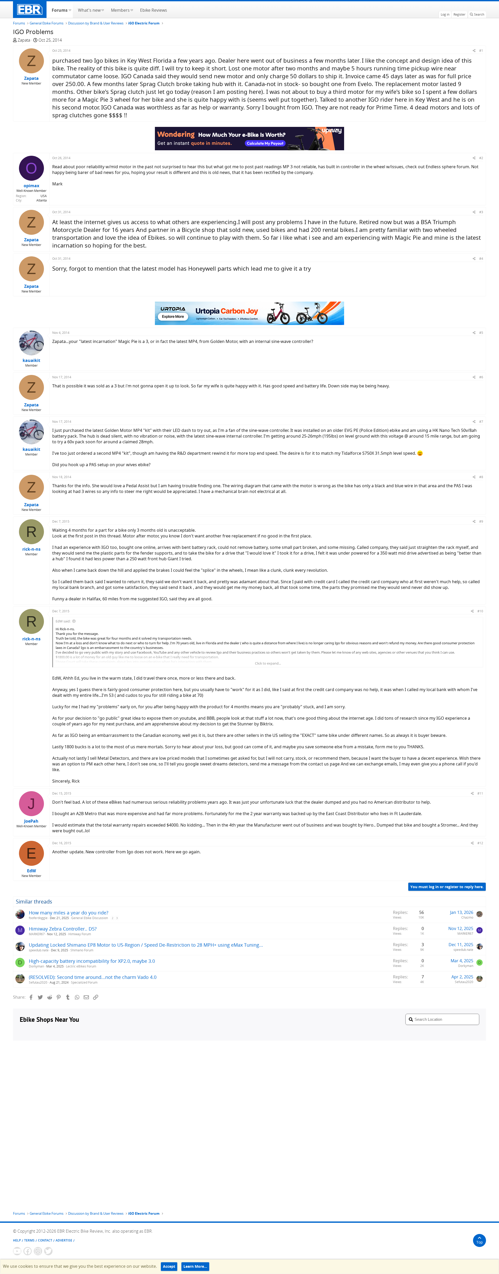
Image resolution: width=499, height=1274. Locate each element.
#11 (480, 793)
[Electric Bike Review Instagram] (38, 1251)
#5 (481, 332)
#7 (481, 421)
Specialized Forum (84, 982)
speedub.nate (39, 950)
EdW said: (63, 621)
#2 (481, 158)
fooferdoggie (38, 918)
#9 (481, 521)
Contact (45, 1240)
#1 (481, 50)
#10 (480, 611)
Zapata (24, 40)
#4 (481, 258)
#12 (480, 843)
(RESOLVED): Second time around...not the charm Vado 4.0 (92, 977)
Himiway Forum (79, 934)
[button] (69, 9)
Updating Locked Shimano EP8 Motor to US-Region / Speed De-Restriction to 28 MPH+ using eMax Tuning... (146, 945)
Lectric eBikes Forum (81, 966)
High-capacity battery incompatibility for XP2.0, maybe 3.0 (92, 961)
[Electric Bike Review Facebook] (27, 1251)
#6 (481, 377)
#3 (481, 212)
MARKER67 (37, 934)
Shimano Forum (81, 950)
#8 (481, 477)
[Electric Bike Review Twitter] (48, 1251)
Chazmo (467, 917)
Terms (29, 1240)
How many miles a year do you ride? (68, 912)
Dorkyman (36, 966)
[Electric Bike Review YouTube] (17, 1251)
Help (17, 1240)
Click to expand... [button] (268, 663)
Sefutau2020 (38, 982)
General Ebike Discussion (89, 918)
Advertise (64, 1240)
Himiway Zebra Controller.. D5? (63, 929)
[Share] (474, 51)
